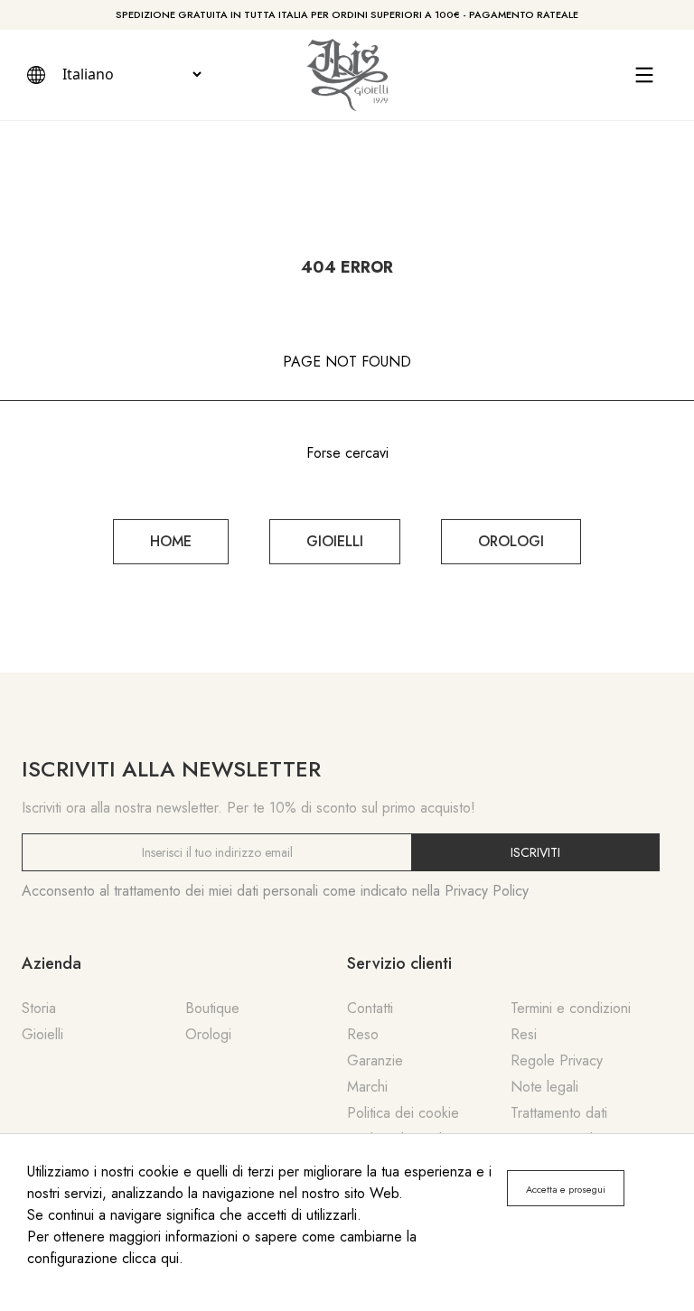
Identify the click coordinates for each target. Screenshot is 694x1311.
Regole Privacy (557, 1060)
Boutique (212, 1008)
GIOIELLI (334, 541)
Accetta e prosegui (565, 1189)
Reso (363, 1034)
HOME (171, 541)
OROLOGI (511, 541)
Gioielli (42, 1034)
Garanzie (375, 1060)
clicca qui (150, 1258)
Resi (524, 1034)
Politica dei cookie (403, 1112)
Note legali (544, 1086)
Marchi (367, 1086)
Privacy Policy (487, 890)
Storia (39, 1008)
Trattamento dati (559, 1112)
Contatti (370, 1008)
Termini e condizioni (571, 1008)
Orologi (208, 1034)
